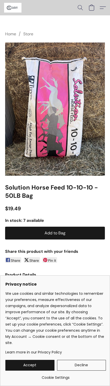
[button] (13, 7)
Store (28, 34)
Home (10, 34)
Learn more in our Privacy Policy (33, 352)
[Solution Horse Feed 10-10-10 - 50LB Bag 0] (55, 109)
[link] (55, 376)
